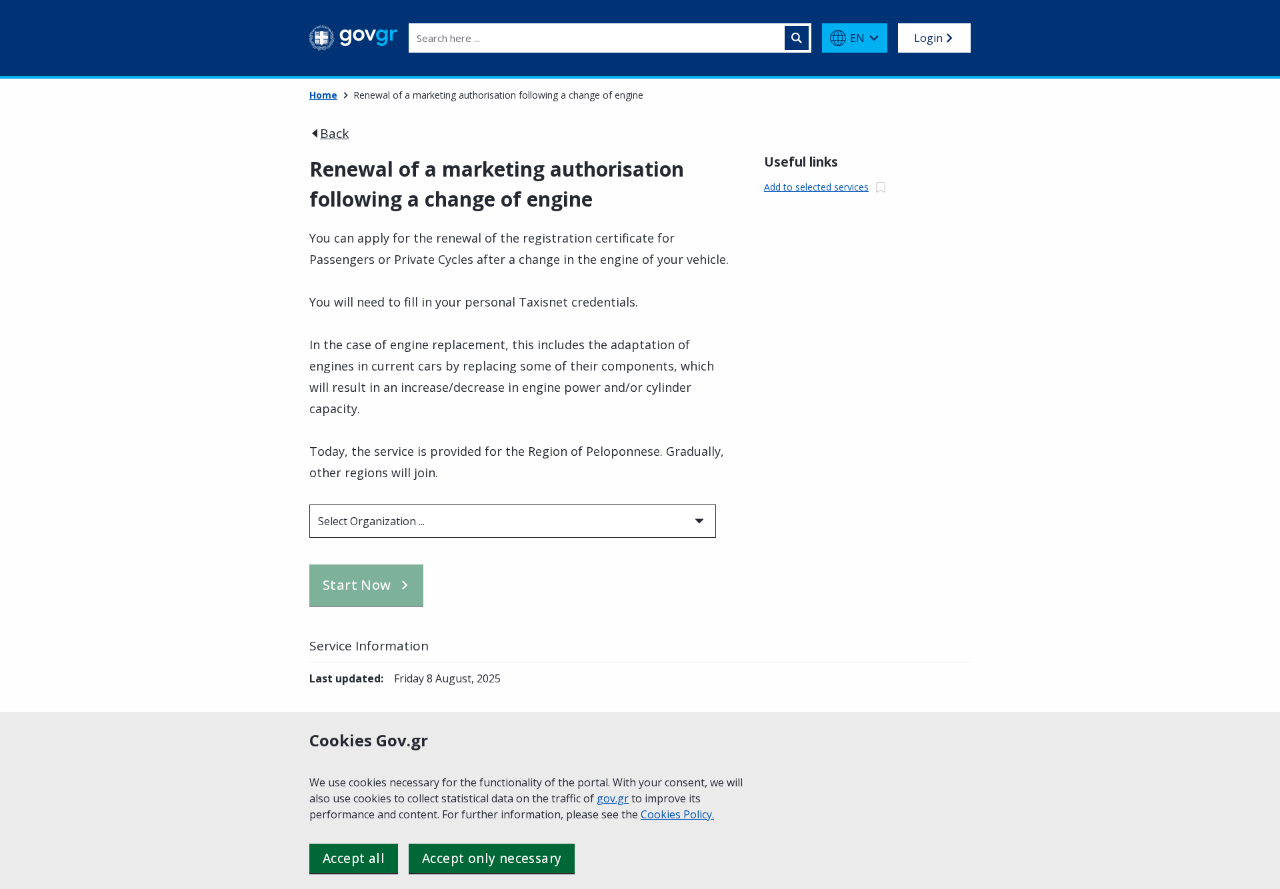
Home (323, 95)
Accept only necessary (491, 858)
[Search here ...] (797, 38)
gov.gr (613, 798)
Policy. (698, 814)
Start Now (357, 585)
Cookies (662, 814)
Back (334, 133)
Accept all (354, 858)
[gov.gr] (353, 38)
